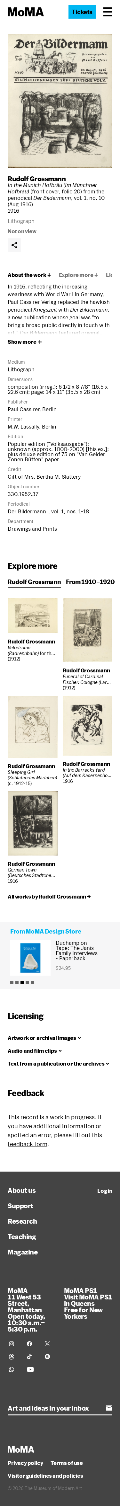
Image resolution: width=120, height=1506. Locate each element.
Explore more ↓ (78, 275)
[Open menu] (107, 11)
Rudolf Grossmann (37, 178)
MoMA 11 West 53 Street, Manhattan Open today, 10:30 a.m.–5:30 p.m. (26, 1310)
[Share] (14, 245)
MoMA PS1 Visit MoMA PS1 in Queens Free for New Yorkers (88, 1303)
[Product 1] (11, 982)
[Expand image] (60, 101)
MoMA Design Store (53, 931)
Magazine (22, 1252)
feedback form (27, 1143)
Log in (104, 1190)
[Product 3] (22, 982)
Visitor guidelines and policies (45, 1475)
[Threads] (14, 1356)
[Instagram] (14, 1344)
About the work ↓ (29, 275)
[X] (50, 1344)
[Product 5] (32, 982)
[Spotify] (50, 1356)
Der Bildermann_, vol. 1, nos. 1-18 (48, 511)
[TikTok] (32, 1356)
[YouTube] (32, 1369)
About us (22, 1190)
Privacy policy (25, 1463)
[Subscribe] (109, 1408)
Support (20, 1205)
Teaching (22, 1236)
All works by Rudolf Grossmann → (49, 896)
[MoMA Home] (26, 11)
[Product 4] (27, 982)
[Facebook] (32, 1344)
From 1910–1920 (90, 581)
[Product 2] (17, 982)
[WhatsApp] (14, 1369)
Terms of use (67, 1463)
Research (22, 1221)
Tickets (82, 11)
